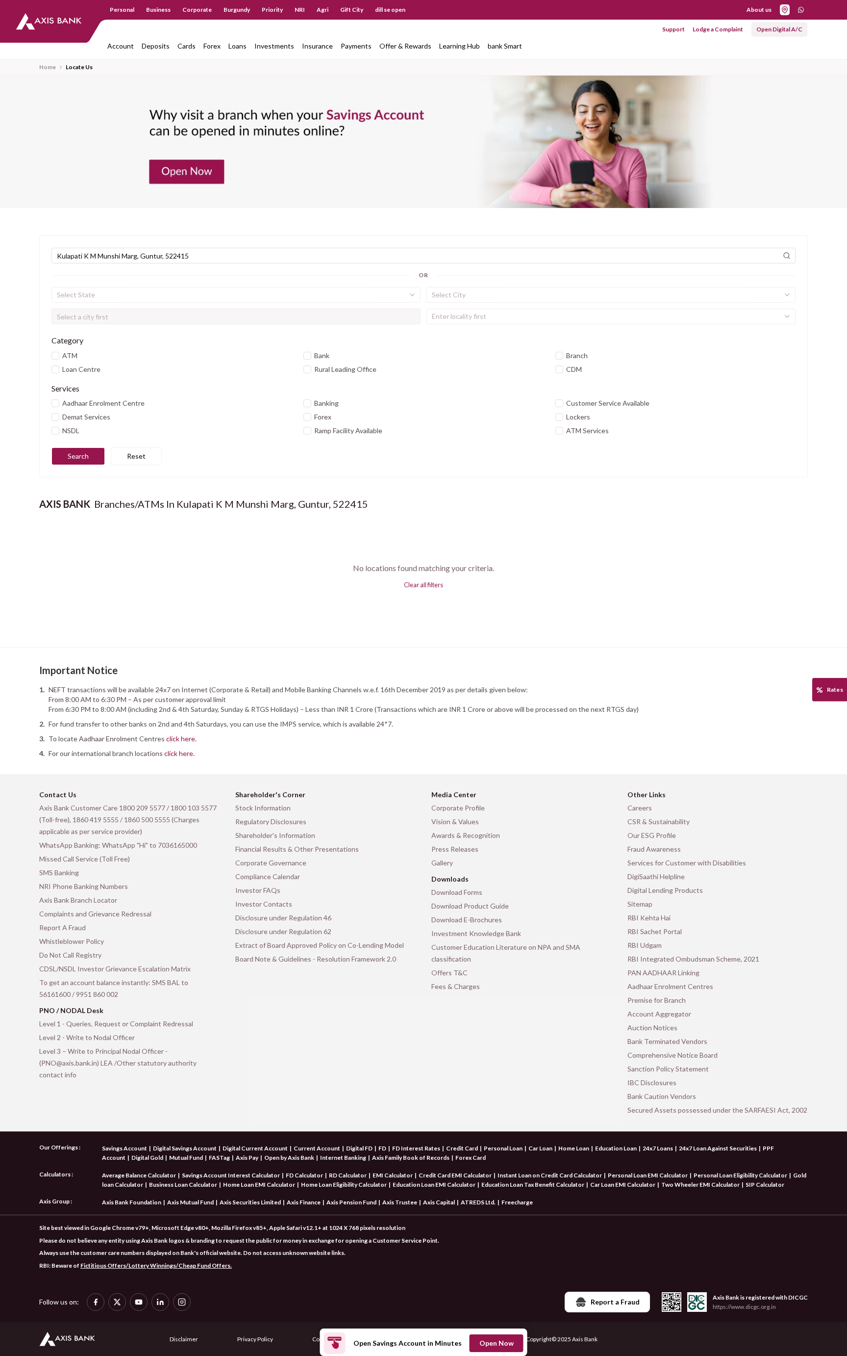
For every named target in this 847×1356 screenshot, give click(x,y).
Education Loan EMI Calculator (434, 1184)
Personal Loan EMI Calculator (648, 1175)
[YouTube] (139, 1302)
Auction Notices (652, 1027)
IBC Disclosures (651, 1082)
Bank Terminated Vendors (667, 1041)
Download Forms (456, 892)
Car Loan (540, 1148)
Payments (356, 46)
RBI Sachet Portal (654, 931)
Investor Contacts (263, 904)
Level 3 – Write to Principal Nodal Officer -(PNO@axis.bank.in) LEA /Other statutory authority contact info (118, 1063)
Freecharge (517, 1202)
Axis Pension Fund (351, 1202)
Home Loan (573, 1148)
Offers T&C (449, 972)
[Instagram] (182, 1302)
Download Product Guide (470, 906)
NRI (300, 9)
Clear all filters (423, 585)
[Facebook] (95, 1302)
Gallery (442, 863)
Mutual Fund (186, 1157)
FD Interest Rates (416, 1148)
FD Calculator (304, 1175)
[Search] (787, 255)
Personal (122, 9)
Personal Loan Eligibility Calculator (740, 1175)
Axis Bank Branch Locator (78, 900)
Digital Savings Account (185, 1148)
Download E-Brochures (466, 919)
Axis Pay (247, 1157)
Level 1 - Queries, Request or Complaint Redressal (116, 1023)
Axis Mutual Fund (190, 1202)
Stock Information (263, 808)
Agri (322, 9)
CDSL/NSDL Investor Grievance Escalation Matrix (115, 969)
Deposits (156, 46)
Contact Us (57, 794)
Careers (639, 808)
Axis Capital (439, 1202)
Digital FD (359, 1148)
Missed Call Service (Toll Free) (84, 859)
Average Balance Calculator (139, 1175)
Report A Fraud (62, 927)
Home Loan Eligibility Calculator (344, 1184)
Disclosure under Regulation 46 (283, 917)
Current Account (317, 1148)
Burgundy (237, 9)
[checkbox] (55, 356)
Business (158, 9)
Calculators (55, 1174)
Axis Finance (304, 1202)
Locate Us (79, 67)
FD (382, 1148)
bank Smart (505, 46)
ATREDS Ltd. (478, 1202)
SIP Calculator (765, 1184)
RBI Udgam (644, 945)
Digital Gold (147, 1157)
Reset (136, 456)
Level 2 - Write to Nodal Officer (87, 1037)
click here (180, 738)
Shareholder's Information (275, 835)
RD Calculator (348, 1175)
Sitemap (639, 904)
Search (78, 456)
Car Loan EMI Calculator (622, 1184)
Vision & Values (455, 821)
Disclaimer (184, 1339)
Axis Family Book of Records (410, 1157)
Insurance (317, 46)
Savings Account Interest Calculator (231, 1175)
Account (120, 46)
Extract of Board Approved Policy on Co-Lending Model (319, 945)
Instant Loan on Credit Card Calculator (550, 1175)
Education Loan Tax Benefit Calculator (532, 1184)
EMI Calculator (393, 1175)
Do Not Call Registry (70, 955)
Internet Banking (343, 1157)
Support (673, 29)
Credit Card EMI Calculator (455, 1175)
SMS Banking (59, 872)
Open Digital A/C (779, 29)
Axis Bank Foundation (131, 1202)
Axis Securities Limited (250, 1202)
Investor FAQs (257, 890)
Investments (274, 46)
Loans (237, 46)
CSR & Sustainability (658, 821)
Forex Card (470, 1157)
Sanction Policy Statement (668, 1069)
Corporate (197, 9)
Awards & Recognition (465, 835)
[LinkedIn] (160, 1302)
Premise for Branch (656, 1000)
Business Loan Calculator (183, 1184)
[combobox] (236, 295)
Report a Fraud (615, 1302)
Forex (212, 46)
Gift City (351, 9)
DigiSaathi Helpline (656, 876)
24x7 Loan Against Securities (718, 1148)
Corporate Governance (270, 863)
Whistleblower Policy (71, 941)
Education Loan (616, 1148)
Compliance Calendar (267, 876)
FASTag (219, 1157)
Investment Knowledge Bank (476, 933)
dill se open (390, 9)
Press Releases (454, 849)
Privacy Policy (255, 1339)
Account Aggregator (659, 1014)
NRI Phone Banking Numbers (83, 886)
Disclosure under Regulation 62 (283, 931)
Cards (186, 46)
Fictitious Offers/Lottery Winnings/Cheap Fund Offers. (156, 1265)
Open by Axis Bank (289, 1157)
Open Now (496, 1343)
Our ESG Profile (651, 835)
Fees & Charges (455, 986)
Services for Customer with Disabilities (686, 863)
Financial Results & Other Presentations (297, 849)
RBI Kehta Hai (649, 917)
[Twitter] (117, 1302)
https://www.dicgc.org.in (744, 1306)
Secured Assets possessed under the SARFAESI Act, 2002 (717, 1110)
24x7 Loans (658, 1148)
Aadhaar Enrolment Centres (670, 986)
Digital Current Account (255, 1148)
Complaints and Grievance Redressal (95, 914)
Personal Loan (503, 1148)
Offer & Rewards (405, 46)
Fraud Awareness (654, 849)
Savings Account (124, 1148)
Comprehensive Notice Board (672, 1055)
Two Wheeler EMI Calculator (700, 1184)
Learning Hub (459, 46)
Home (47, 67)
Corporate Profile (458, 808)
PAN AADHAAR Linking (663, 972)
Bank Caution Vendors (661, 1096)
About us (759, 9)
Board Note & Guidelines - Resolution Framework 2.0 (315, 959)
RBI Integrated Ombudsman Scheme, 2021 (693, 959)
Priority (272, 9)
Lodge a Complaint (718, 29)
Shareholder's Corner (270, 794)
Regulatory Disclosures (270, 821)
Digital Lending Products (665, 890)
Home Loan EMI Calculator (259, 1184)
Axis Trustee (399, 1202)
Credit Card (462, 1148)
